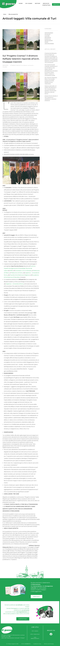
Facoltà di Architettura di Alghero (19, 275)
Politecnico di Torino (17, 272)
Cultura (47, 36)
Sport (46, 42)
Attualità (5, 67)
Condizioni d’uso (37, 643)
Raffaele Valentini (16, 65)
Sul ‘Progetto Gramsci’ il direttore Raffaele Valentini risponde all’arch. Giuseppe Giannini (21, 58)
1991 (11, 270)
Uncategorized (49, 43)
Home (4, 14)
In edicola (48, 39)
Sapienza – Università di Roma (15, 284)
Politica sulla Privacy (49, 643)
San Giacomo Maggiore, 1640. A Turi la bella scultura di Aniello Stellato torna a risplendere (51, 80)
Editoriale (48, 37)
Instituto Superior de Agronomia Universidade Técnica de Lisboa (20, 268)
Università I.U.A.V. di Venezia (23, 270)
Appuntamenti (49, 32)
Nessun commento (28, 65)
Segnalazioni (49, 40)
